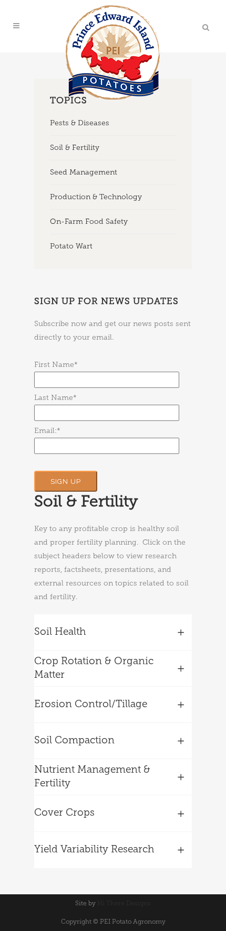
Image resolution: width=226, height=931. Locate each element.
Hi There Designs (124, 903)
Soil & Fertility (74, 147)
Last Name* (55, 397)
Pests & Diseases (79, 122)
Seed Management (83, 172)
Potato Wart (71, 246)
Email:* (47, 430)
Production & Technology (96, 196)
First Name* (56, 364)
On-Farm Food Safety (89, 221)
